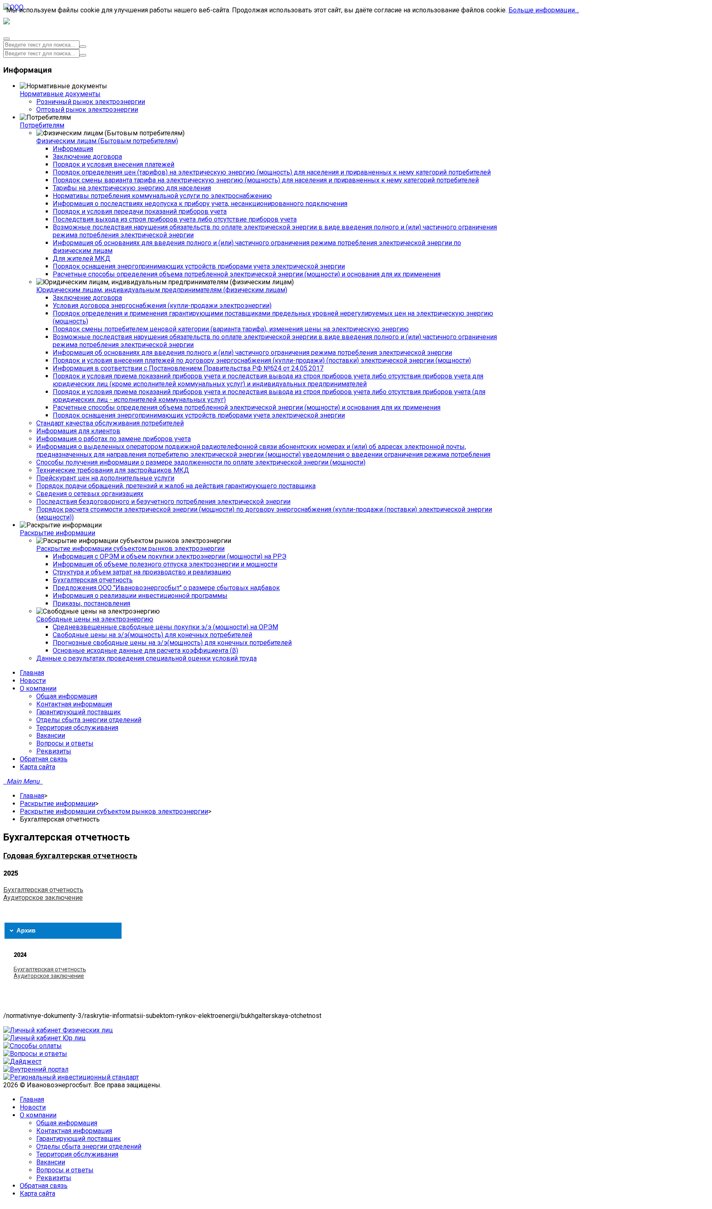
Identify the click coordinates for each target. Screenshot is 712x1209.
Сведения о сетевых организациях (89, 494)
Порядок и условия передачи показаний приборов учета (140, 211)
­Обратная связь (44, 1186)
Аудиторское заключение (43, 898)
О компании (38, 1115)
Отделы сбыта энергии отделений (88, 1146)
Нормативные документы (60, 94)
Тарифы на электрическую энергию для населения (132, 188)
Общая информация (66, 1123)
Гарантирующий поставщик (78, 1139)
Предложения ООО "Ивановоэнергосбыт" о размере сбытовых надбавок (166, 588)
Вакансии (50, 1162)
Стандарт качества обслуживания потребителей (110, 423)
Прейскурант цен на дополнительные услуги (105, 478)
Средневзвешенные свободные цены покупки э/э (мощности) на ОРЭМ (165, 627)
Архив (25, 930)
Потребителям (42, 125)
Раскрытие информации (57, 533)
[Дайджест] (22, 1061)
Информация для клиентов (78, 431)
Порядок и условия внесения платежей (113, 164)
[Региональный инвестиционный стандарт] (71, 1077)
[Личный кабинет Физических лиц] (58, 1030)
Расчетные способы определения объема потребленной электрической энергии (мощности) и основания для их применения (246, 274)
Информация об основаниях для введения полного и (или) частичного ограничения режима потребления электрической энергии (252, 353)
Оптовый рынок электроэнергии (87, 109)
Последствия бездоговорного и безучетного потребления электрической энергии (163, 501)
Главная (32, 796)
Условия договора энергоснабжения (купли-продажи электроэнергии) (162, 305)
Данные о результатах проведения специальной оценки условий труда (146, 658)
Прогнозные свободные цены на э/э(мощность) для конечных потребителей (172, 643)
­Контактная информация (74, 1131)
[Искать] (83, 46)
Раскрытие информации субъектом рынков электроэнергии (130, 549)
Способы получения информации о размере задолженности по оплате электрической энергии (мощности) (200, 462)
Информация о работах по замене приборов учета (113, 439)
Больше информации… (543, 10)
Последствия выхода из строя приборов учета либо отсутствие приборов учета (175, 219)
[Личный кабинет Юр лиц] (44, 1038)
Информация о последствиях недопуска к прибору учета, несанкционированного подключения (200, 204)
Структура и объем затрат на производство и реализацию (142, 572)
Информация (73, 149)
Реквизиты (53, 1178)
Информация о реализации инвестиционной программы (140, 596)
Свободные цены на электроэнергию (94, 619)
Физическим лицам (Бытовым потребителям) (107, 141)
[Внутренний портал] (35, 1069)
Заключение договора (87, 157)
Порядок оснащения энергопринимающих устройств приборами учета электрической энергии (199, 266)
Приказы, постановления (91, 603)
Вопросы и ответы (65, 1170)
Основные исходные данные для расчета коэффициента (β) (145, 650)
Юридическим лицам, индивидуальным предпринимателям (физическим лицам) (161, 290)
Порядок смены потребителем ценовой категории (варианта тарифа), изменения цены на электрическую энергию (231, 329)
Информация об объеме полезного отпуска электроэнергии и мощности (165, 564)
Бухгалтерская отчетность (93, 580)
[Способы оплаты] (32, 1046)
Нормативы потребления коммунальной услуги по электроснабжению (162, 196)
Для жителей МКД (81, 258)
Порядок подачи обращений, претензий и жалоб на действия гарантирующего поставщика (176, 486)
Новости (33, 1107)
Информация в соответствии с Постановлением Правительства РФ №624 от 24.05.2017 (188, 368)
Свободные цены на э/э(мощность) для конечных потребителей (152, 635)
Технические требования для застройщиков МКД (112, 470)
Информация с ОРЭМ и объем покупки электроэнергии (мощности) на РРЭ (169, 556)
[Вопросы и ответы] (35, 1054)
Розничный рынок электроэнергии (90, 102)
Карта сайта (37, 1193)
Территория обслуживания (77, 1154)
